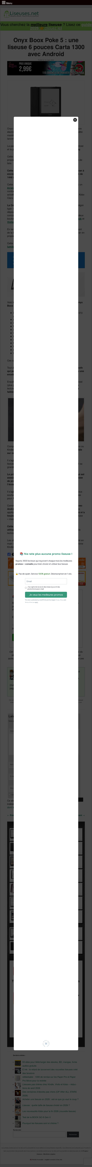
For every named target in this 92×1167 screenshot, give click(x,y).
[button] (4, 2)
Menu (9, 3)
